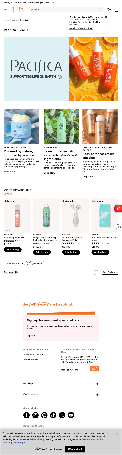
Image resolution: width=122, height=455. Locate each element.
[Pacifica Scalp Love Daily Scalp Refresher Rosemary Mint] (46, 223)
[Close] (116, 433)
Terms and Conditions (93, 439)
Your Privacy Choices (51, 449)
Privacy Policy (37, 439)
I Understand (75, 449)
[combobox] (110, 272)
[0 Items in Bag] (116, 9)
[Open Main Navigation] (6, 9)
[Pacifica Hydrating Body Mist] (17, 222)
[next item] (118, 226)
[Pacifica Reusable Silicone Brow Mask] (105, 223)
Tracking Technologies (15, 443)
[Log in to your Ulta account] (109, 9)
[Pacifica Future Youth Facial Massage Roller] (75, 223)
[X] (106, 17)
